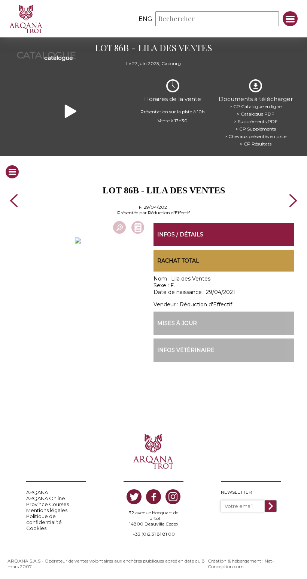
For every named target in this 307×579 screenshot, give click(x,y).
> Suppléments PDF (255, 121)
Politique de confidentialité (44, 519)
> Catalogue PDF (255, 114)
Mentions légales (46, 510)
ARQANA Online (45, 498)
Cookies (36, 528)
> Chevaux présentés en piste (255, 136)
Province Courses (47, 504)
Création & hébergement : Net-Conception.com (241, 563)
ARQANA (37, 492)
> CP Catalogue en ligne (256, 106)
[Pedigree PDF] (137, 227)
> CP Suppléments (255, 129)
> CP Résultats (255, 144)
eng (145, 18)
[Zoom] (119, 227)
